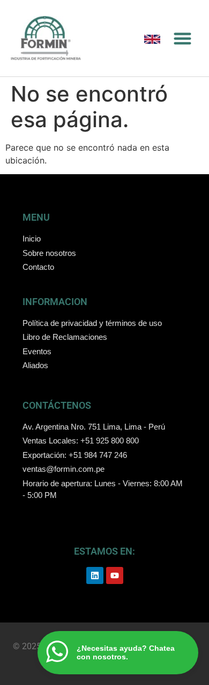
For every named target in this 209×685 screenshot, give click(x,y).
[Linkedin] (94, 575)
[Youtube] (114, 575)
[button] (182, 38)
